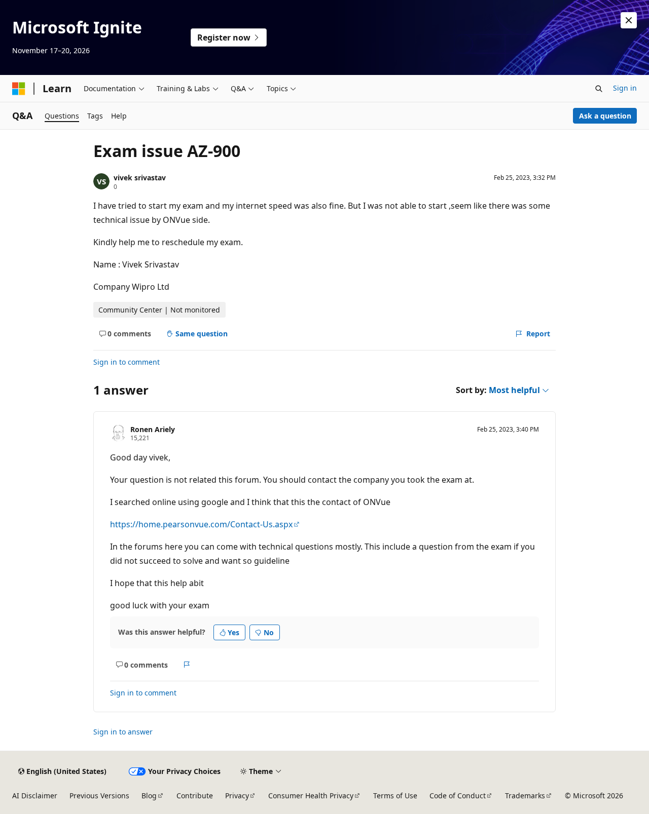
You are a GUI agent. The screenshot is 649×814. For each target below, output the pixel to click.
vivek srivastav (140, 177)
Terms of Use (395, 795)
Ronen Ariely (152, 429)
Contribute (194, 795)
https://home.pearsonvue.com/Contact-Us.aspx (201, 524)
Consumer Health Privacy (310, 795)
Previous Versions (99, 795)
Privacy (237, 795)
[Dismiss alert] (629, 20)
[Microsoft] (18, 88)
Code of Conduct (457, 795)
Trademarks (525, 795)
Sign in (625, 88)
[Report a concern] (187, 664)
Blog (149, 795)
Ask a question (605, 116)
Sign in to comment (126, 362)
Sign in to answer (123, 732)
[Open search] (599, 89)
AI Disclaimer (34, 795)
